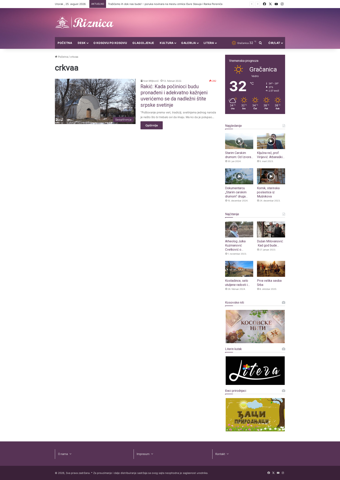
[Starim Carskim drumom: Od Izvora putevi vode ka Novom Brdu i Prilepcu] (239, 141)
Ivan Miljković (151, 80)
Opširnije (151, 125)
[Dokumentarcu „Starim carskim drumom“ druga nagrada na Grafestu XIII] (239, 176)
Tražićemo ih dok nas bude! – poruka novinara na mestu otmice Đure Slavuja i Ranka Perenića (165, 4)
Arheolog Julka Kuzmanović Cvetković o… (235, 245)
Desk (82, 42)
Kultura (167, 42)
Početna (65, 42)
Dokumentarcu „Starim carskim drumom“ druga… (236, 192)
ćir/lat (274, 42)
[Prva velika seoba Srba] (271, 269)
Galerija (188, 42)
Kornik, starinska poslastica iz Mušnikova (268, 192)
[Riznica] (84, 22)
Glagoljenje (143, 42)
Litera (209, 42)
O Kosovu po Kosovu (110, 42)
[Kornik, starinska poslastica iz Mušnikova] (271, 176)
